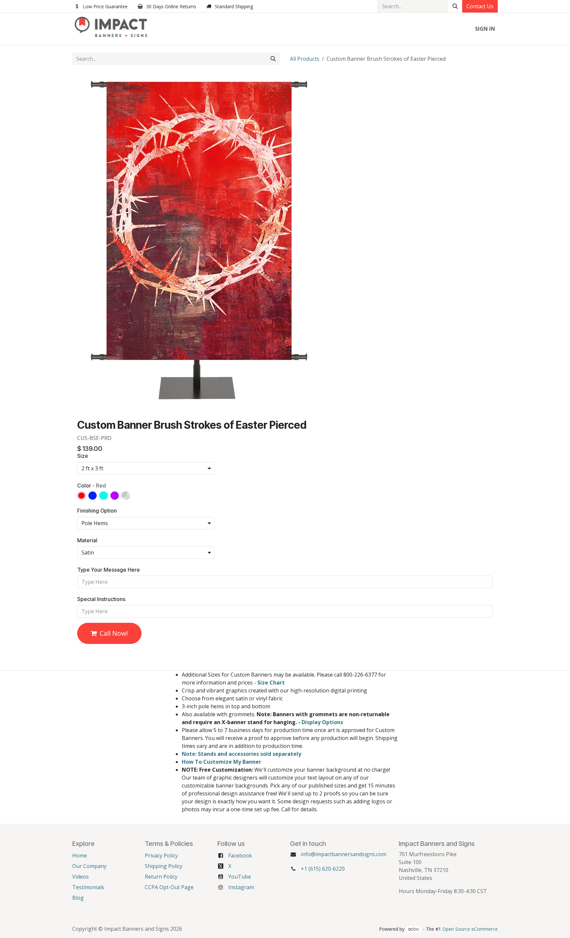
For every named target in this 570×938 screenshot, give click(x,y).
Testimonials (88, 887)
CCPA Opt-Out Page (169, 887)
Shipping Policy (163, 866)
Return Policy (161, 876)
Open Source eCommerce (470, 929)
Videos (80, 876)
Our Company (89, 866)
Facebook (240, 855)
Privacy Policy (161, 855)
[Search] (455, 6)
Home (79, 855)
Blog (78, 897)
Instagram (241, 887)
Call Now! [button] (114, 633)
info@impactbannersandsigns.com (343, 854)
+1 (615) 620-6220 (323, 868)
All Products (304, 58)
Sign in (485, 28)
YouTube (239, 876)
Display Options (322, 722)
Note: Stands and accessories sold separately (241, 753)
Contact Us (479, 6)
